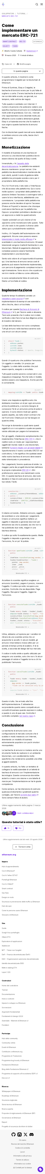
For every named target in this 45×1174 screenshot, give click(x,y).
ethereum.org (9, 854)
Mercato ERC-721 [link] (10, 16)
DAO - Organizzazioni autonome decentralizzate (20, 959)
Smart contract (7, 888)
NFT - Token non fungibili (11, 950)
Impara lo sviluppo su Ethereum (14, 1003)
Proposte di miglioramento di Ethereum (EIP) (18, 1113)
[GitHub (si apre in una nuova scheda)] (13, 1134)
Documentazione (8, 994)
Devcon (6, 1078)
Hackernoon (32, 51)
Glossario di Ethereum (10, 915)
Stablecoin (6, 946)
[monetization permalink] (1, 147)
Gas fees (5, 893)
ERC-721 (29, 439)
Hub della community (10, 1038)
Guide (4, 928)
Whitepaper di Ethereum (11, 1091)
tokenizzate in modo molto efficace (18, 239)
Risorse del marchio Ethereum (22, 1144)
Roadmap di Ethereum (10, 1096)
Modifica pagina (24, 64)
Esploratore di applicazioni (12, 941)
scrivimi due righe (29, 795)
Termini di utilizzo (22, 1160)
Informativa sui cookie (22, 1164)
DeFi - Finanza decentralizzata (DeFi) (16, 954)
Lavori (22, 1152)
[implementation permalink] (1, 290)
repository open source (13, 298)
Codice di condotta (22, 1148)
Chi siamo (22, 1140)
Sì (8, 828)
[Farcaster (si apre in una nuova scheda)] (19, 1134)
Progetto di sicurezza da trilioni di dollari (17, 1126)
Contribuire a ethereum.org (12, 1052)
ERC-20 (26, 470)
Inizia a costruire (8, 999)
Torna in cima (24, 847)
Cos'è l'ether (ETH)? (10, 875)
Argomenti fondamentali (11, 1012)
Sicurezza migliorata (9, 1100)
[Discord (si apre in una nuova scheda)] (31, 1134)
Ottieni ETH (6, 937)
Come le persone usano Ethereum (15, 910)
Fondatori (5, 1025)
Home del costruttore (10, 986)
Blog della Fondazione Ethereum (15, 1069)
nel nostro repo (27, 716)
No (20, 828)
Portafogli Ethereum (9, 880)
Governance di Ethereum (11, 1118)
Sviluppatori (8, 14)
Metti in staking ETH (9, 968)
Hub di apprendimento (10, 866)
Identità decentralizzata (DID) (13, 963)
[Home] (3, 4)
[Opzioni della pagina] (14, 64)
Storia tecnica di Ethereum (12, 1104)
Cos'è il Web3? (7, 884)
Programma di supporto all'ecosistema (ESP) (20, 1074)
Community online (8, 1043)
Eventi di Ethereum (9, 1047)
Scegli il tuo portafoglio (11, 933)
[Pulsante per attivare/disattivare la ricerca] (36, 4)
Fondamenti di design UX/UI (12, 1016)
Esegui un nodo (8, 897)
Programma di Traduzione (12, 1056)
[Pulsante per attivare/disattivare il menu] (41, 4)
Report (4, 1122)
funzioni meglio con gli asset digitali (26, 448)
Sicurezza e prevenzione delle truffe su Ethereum (21, 902)
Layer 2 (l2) (6, 972)
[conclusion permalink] (1, 725)
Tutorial (21, 14)
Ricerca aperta (7, 1109)
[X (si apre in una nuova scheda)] (25, 1134)
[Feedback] (40, 1169)
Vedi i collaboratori (25, 813)
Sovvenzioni (6, 1007)
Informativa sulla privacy (22, 1156)
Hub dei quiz (7, 906)
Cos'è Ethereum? (8, 871)
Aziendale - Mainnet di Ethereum (15, 1021)
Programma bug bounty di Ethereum (15, 1060)
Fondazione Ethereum (10, 1065)
